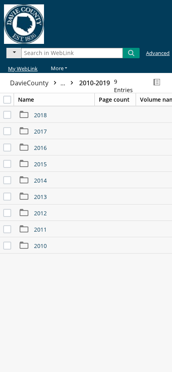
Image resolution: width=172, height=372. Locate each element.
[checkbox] (7, 100)
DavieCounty (38, 83)
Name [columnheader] (26, 99)
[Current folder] (13, 53)
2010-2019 (94, 83)
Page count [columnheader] (114, 99)
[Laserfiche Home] (34, 23)
